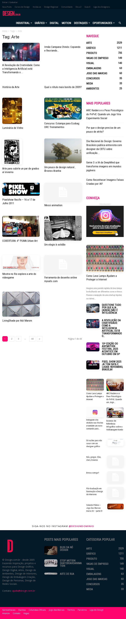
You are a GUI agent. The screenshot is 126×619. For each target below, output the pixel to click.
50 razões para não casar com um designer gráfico (94, 443)
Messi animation (53, 205)
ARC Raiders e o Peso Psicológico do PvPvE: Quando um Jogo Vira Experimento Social (104, 114)
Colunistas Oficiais (37, 610)
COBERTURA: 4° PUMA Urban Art (20, 240)
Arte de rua (67, 573)
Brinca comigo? (92, 473)
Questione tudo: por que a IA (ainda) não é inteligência (111, 308)
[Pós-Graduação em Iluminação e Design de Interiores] (115, 493)
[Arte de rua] (50, 573)
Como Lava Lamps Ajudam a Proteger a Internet (101, 277)
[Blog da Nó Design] (50, 550)
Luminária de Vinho (12, 127)
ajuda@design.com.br (23, 590)
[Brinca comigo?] (115, 477)
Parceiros (82, 610)
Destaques (81, 23)
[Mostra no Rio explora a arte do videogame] (21, 262)
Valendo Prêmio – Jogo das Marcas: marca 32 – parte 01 (94, 508)
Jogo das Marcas (56, 610)
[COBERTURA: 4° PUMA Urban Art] (21, 226)
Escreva (22, 610)
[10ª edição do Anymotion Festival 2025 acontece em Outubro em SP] (92, 346)
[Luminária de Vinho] (21, 111)
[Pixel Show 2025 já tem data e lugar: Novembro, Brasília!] (92, 364)
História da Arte (10, 87)
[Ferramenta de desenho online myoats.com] (63, 264)
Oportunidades (102, 23)
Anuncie (6, 613)
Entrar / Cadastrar (10, 2)
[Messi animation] (63, 192)
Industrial (23, 23)
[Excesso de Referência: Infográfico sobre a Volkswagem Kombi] (115, 412)
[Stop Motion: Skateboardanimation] (50, 563)
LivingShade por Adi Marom (17, 320)
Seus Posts (6, 7)
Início (4, 31)
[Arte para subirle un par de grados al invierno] (21, 151)
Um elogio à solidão (54, 244)
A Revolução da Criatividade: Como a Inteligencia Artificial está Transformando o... (21, 68)
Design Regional (51, 7)
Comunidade (67, 7)
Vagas (26, 613)
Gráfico (40, 23)
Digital (54, 23)
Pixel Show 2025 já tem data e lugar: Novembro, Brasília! (112, 365)
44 (32, 338)
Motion (66, 23)
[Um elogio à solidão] (63, 228)
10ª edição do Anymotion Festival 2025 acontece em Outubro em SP (111, 349)
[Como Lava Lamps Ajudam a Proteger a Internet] (105, 258)
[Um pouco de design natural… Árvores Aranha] (63, 150)
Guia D (87, 7)
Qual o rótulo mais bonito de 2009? (63, 87)
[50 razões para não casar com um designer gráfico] (115, 442)
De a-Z (78, 7)
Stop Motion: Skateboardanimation (71, 563)
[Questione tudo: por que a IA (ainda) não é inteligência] (92, 308)
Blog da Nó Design (66, 548)
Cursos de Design (22, 7)
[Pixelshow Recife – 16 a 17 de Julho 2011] (21, 189)
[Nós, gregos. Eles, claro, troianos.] (115, 461)
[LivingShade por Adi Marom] (21, 304)
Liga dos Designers (102, 7)
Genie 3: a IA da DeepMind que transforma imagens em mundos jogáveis (103, 166)
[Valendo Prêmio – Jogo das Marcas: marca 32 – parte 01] (115, 506)
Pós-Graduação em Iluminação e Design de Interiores (94, 491)
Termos (71, 610)
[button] (120, 23)
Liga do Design (97, 610)
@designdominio (81, 526)
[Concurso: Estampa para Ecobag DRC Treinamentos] (63, 108)
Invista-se (37, 7)
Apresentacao (8, 610)
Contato (16, 613)
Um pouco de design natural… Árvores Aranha (60, 169)
